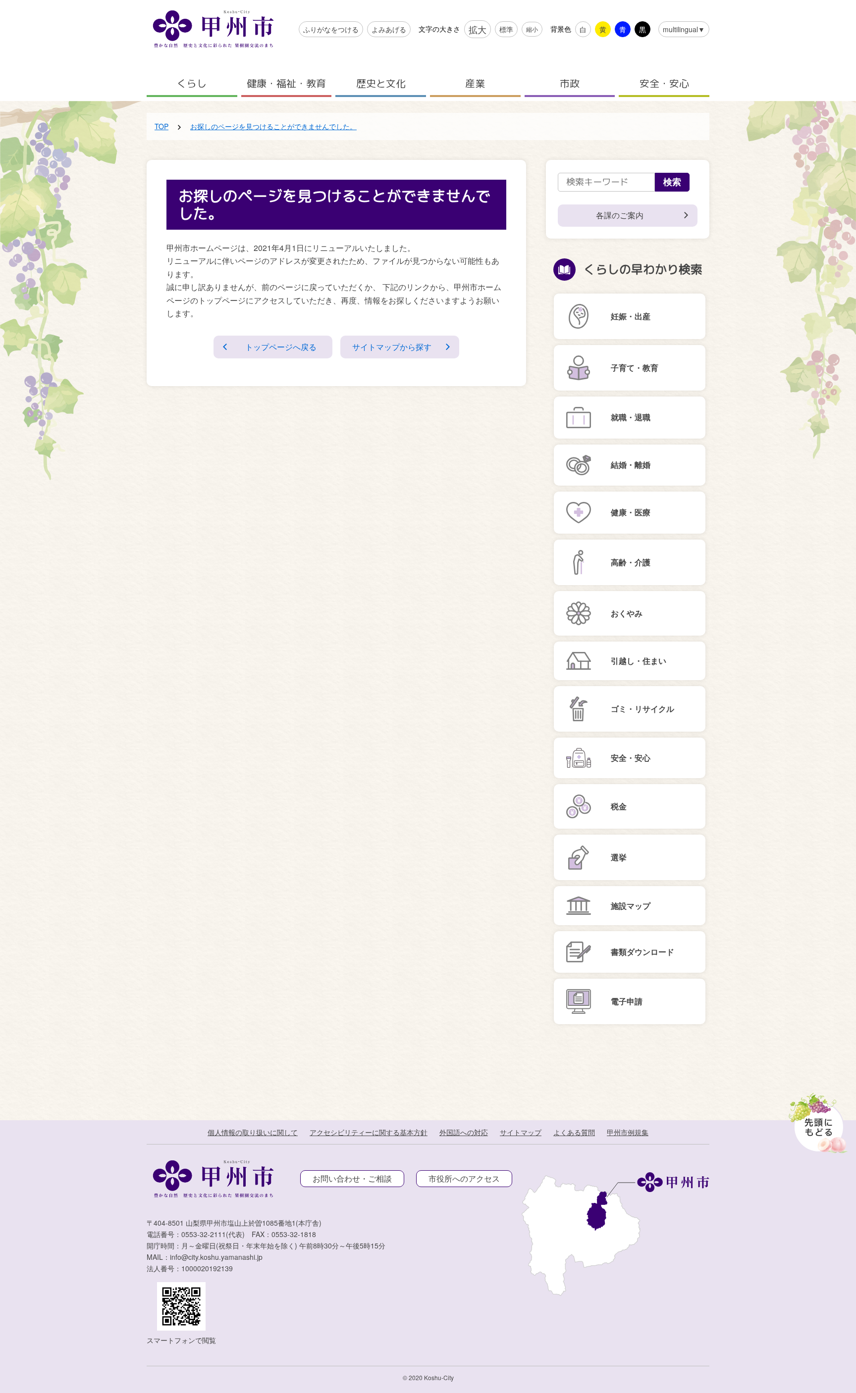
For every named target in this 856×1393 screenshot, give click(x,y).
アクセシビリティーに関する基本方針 (369, 1132)
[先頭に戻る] (816, 1120)
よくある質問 (574, 1132)
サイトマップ (520, 1132)
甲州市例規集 (627, 1132)
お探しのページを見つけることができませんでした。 (273, 126)
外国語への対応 (463, 1132)
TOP (161, 126)
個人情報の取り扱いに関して (253, 1132)
